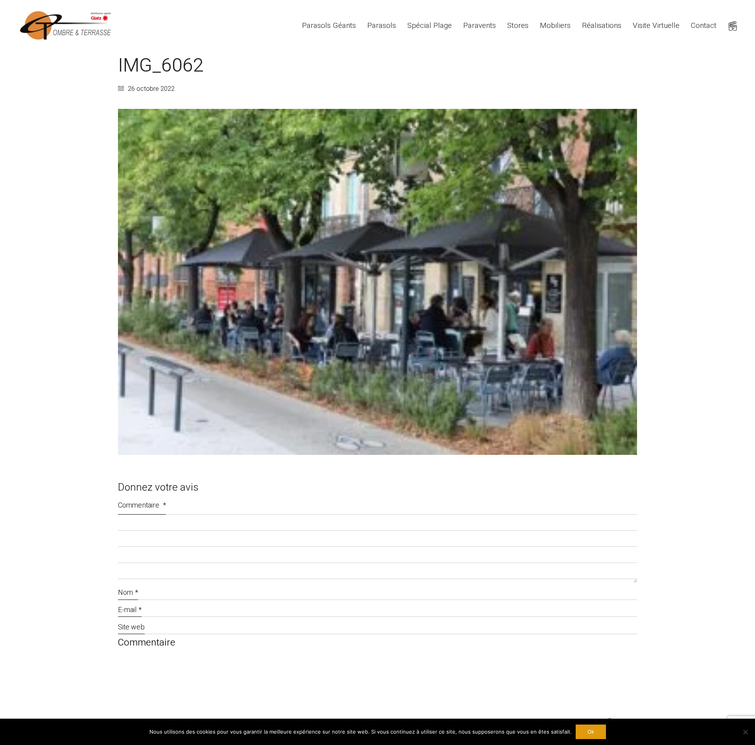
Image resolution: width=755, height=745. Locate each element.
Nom (128, 592)
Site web (131, 627)
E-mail (130, 610)
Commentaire (142, 505)
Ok (590, 731)
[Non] (745, 732)
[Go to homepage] (67, 26)
